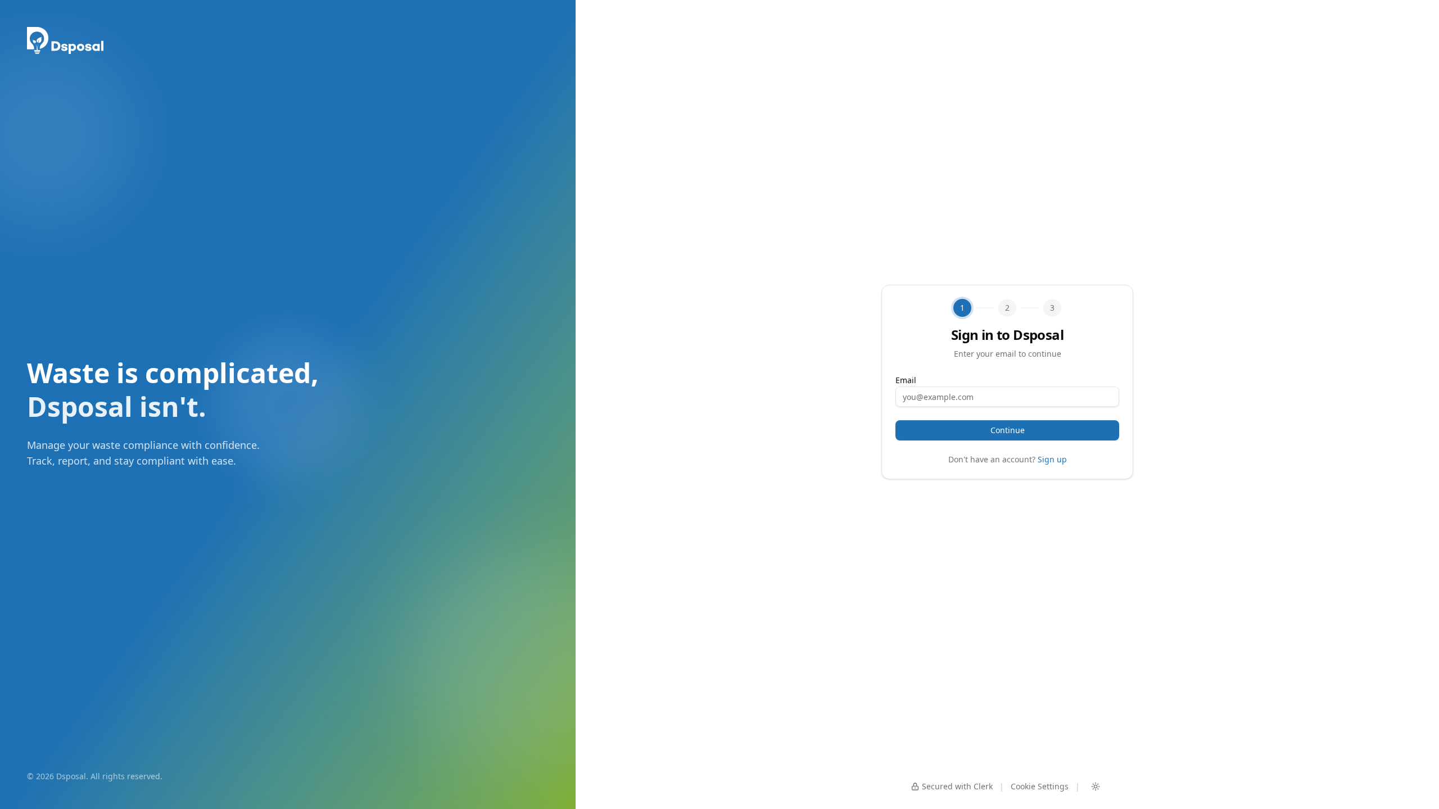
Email (905, 380)
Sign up (1052, 459)
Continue (1007, 430)
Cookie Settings (1040, 786)
